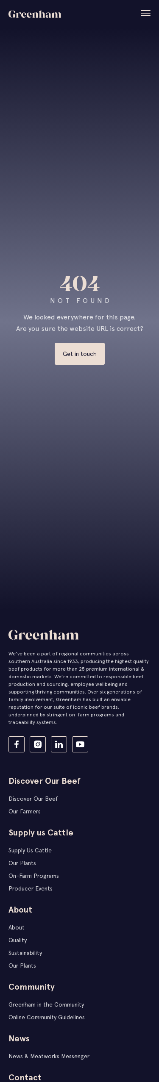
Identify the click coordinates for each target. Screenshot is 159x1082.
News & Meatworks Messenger (48, 1056)
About (16, 927)
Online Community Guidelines (46, 1017)
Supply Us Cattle (30, 850)
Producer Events (30, 888)
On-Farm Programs (33, 875)
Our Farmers (24, 811)
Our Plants (22, 863)
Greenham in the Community (46, 1004)
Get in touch (80, 353)
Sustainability (25, 952)
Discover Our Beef (33, 798)
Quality (17, 940)
